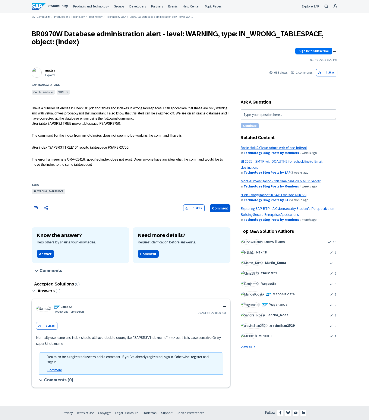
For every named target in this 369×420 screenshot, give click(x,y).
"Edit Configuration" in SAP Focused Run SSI (273, 195)
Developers (137, 6)
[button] (319, 72)
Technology (95, 17)
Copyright (104, 413)
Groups (119, 6)
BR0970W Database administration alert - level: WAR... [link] (161, 17)
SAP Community (41, 17)
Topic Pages (213, 6)
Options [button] (334, 51)
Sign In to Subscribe (314, 51)
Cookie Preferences (190, 413)
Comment (220, 208)
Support (167, 413)
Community (58, 6)
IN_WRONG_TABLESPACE (48, 191)
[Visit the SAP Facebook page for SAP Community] (280, 412)
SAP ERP (63, 92)
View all (246, 347)
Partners (157, 6)
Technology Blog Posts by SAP (267, 172)
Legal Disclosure (126, 413)
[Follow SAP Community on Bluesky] (288, 412)
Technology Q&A (116, 17)
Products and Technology (91, 6)
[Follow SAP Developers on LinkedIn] (303, 412)
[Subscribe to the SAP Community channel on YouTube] (295, 412)
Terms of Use (85, 413)
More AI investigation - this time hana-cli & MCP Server (281, 181)
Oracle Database (43, 92)
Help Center (191, 6)
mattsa (50, 70)
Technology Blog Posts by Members (271, 153)
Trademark (149, 413)
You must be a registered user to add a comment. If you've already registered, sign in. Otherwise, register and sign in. (128, 359)
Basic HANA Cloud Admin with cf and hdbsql (274, 148)
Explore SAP (310, 6)
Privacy (68, 413)
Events (173, 6)
